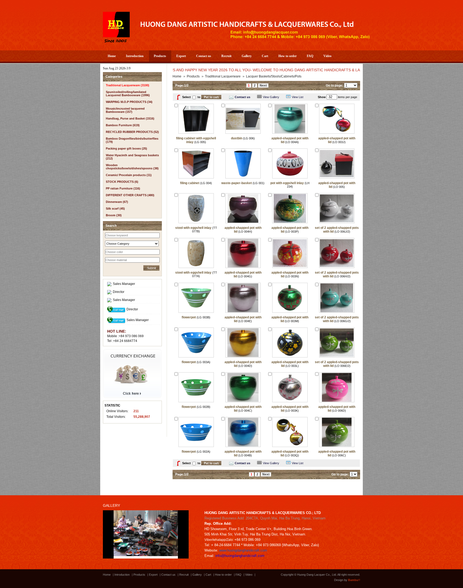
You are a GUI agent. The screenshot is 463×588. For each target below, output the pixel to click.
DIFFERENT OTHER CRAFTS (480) (130, 195)
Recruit (226, 56)
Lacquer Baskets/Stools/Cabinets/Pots (273, 76)
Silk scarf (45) (115, 208)
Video (327, 56)
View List (297, 97)
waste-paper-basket (236, 183)
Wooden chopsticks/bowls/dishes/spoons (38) (132, 166)
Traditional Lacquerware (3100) (127, 85)
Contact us (203, 56)
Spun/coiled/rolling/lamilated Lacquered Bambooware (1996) (128, 93)
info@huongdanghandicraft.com (239, 556)
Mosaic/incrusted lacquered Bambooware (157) (125, 110)
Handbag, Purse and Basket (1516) (130, 118)
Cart (265, 56)
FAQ (310, 56)
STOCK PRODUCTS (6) (122, 181)
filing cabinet (189, 183)
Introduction (135, 56)
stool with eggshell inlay (193, 228)
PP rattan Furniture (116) (123, 188)
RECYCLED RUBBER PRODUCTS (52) (132, 131)
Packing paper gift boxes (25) (126, 148)
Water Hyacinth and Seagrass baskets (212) (132, 157)
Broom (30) (114, 215)
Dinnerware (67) (117, 201)
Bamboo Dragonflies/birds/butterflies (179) (132, 140)
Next (263, 85)
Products (160, 56)
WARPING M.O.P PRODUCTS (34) (129, 101)
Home (112, 56)
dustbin (236, 138)
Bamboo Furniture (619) (123, 125)
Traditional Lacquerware (223, 76)
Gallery (247, 56)
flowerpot (189, 317)
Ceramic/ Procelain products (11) (129, 175)
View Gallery (271, 97)
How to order (287, 56)
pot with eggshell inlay (287, 183)
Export (181, 56)
